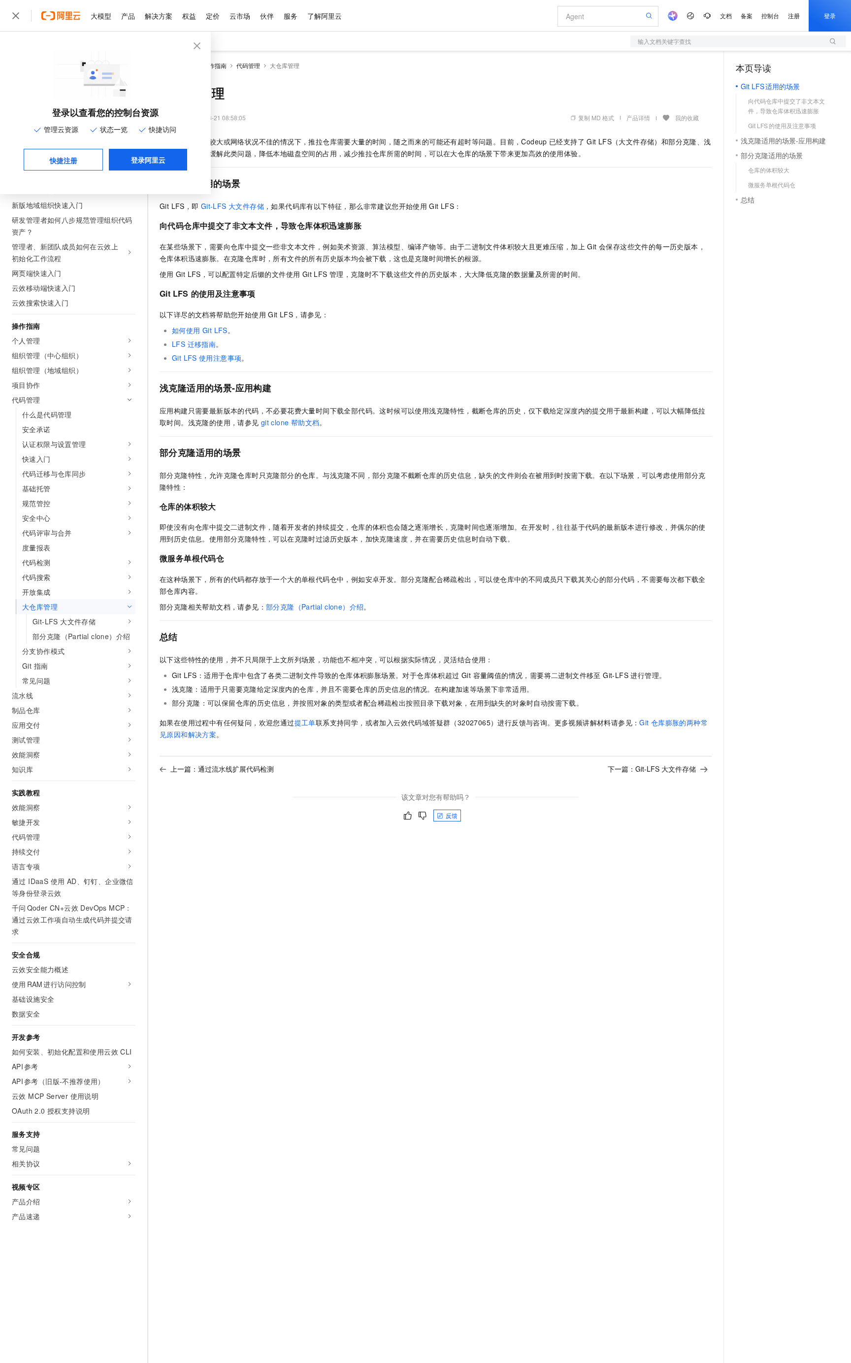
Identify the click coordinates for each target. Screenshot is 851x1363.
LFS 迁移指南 (194, 344)
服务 (290, 16)
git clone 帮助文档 (290, 422)
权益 (189, 16)
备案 (747, 15)
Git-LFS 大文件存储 (232, 206)
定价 (213, 16)
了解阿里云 (324, 16)
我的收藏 (687, 117)
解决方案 (158, 16)
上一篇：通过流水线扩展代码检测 (222, 769)
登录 (830, 15)
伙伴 (267, 16)
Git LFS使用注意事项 (206, 358)
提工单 (305, 722)
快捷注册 (63, 160)
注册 (794, 15)
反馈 (452, 815)
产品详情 (638, 117)
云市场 (239, 16)
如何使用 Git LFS (200, 330)
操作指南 (215, 65)
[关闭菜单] (16, 16)
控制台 (770, 15)
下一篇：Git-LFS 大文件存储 (652, 769)
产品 (128, 16)
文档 (726, 15)
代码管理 (248, 65)
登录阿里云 (148, 160)
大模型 (101, 16)
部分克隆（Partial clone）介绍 (314, 607)
